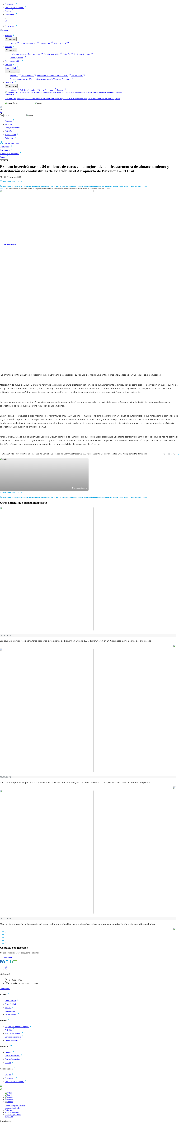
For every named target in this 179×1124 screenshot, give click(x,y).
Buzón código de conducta (15, 1106)
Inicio (1, 189)
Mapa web (9, 1117)
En (6, 21)
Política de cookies (12, 1112)
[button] (3, 934)
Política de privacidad (13, 1115)
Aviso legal (9, 1110)
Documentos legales (12, 1108)
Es (6, 967)
